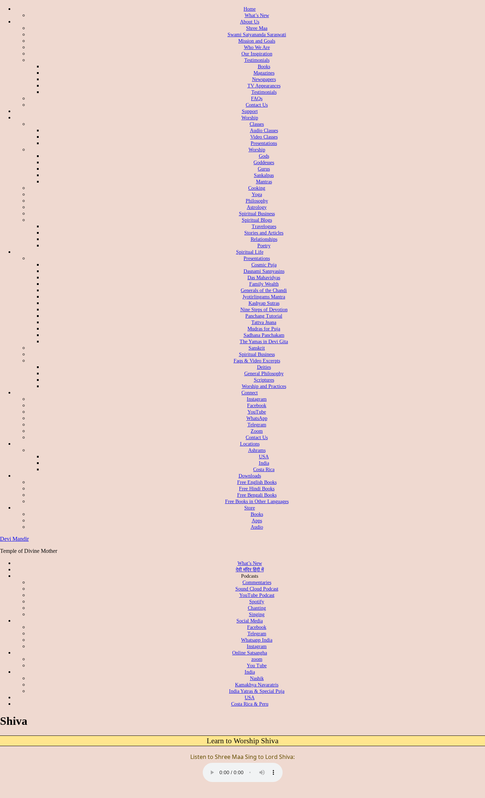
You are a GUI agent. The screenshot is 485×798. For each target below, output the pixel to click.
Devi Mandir (14, 539)
